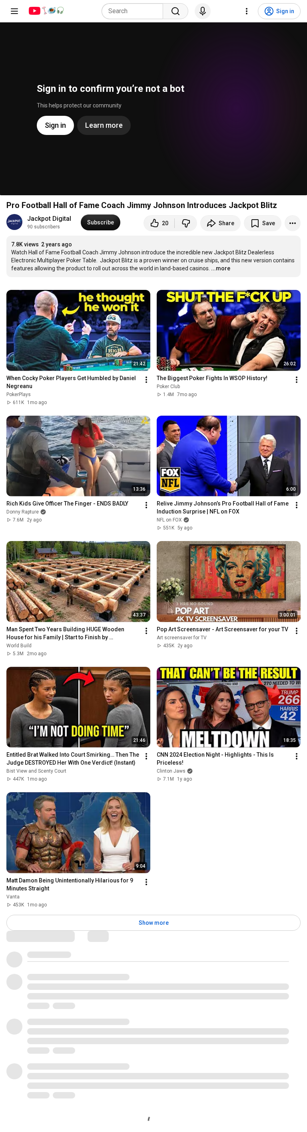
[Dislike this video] (186, 223)
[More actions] (293, 223)
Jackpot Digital (49, 218)
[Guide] (14, 11)
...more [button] (220, 268)
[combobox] (134, 11)
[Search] (175, 11)
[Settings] (246, 11)
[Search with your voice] (203, 11)
